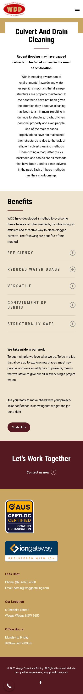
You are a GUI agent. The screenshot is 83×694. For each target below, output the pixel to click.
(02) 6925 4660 (25, 582)
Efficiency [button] (21, 252)
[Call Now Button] (9, 685)
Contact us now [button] (38, 472)
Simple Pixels (35, 672)
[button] (77, 9)
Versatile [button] (20, 286)
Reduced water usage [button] (34, 269)
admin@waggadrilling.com (31, 588)
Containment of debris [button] (27, 305)
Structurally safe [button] (31, 324)
